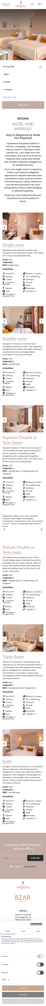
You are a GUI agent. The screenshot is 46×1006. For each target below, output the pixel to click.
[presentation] (4, 227)
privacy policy (30, 866)
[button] (4, 34)
